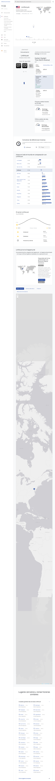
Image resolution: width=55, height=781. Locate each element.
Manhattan (36, 723)
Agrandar (41, 282)
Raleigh (35, 737)
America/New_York (48, 65)
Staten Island (36, 709)
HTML (25, 71)
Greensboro (22, 742)
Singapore (19, 196)
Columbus (36, 751)
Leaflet (42, 683)
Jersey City (22, 719)
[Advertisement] (34, 25)
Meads (35, 747)
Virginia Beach (37, 714)
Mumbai (18, 190)
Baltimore (21, 705)
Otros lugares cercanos (25, 778)
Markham (36, 765)
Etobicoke (36, 756)
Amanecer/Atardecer (8, 29)
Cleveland (21, 747)
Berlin (18, 179)
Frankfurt (21, 179)
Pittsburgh (22, 733)
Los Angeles (19, 160)
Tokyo (18, 200)
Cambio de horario (7, 22)
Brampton (21, 765)
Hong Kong (19, 193)
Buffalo (35, 742)
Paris (25, 179)
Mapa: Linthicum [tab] (20, 288)
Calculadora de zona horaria (8, 25)
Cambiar (5, 8)
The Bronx (36, 728)
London (18, 176)
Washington (36, 705)
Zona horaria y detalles (8, 21)
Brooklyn (36, 719)
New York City (19, 167)
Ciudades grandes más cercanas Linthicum (30, 701)
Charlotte (36, 761)
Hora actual (6, 18)
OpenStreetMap (47, 683)
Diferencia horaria (7, 19)
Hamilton (21, 751)
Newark (21, 714)
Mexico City (19, 163)
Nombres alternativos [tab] (30, 288)
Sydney (18, 203)
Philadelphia (22, 709)
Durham (35, 733)
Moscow (18, 183)
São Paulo (19, 173)
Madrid (18, 180)
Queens (21, 728)
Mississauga (22, 756)
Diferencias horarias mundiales (7, 28)
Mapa (5, 31)
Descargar (42, 280)
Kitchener (36, 770)
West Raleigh (22, 737)
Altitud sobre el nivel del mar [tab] (22, 291)
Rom (21, 180)
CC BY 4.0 (41, 265)
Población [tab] (39, 288)
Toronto (21, 761)
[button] (7, 37)
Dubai (18, 187)
